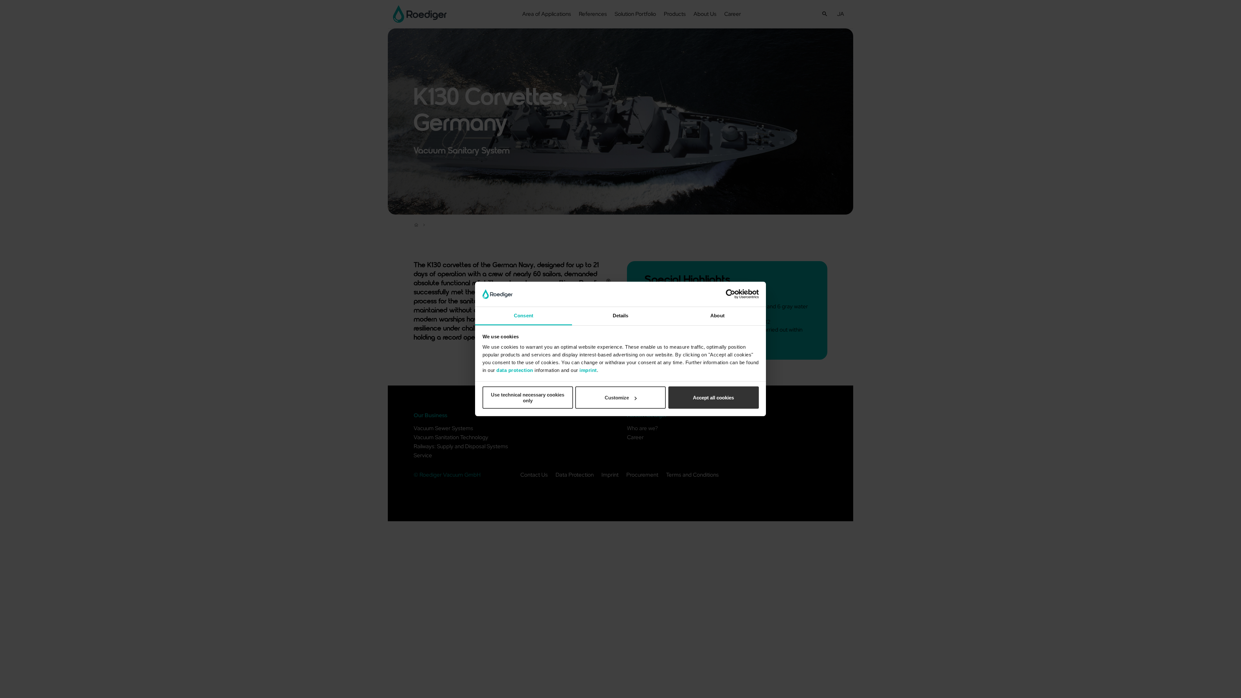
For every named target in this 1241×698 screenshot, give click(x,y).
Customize (617, 397)
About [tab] (717, 315)
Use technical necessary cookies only (527, 397)
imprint (588, 370)
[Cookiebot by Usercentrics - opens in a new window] (730, 294)
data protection (514, 370)
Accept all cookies (713, 397)
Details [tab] (621, 315)
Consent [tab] (523, 315)
